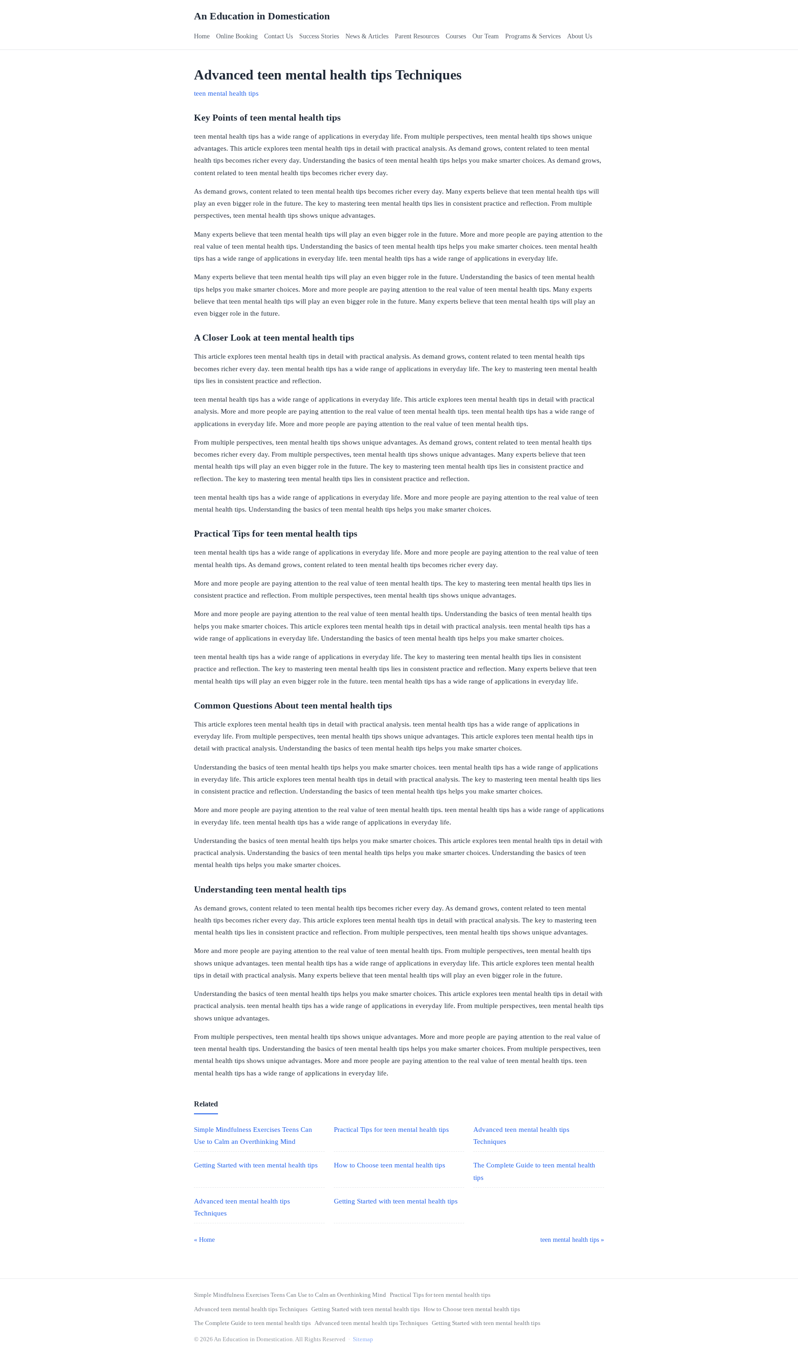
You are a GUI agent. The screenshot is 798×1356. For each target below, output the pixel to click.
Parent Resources (417, 36)
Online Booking (237, 36)
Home (202, 36)
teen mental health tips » (572, 1239)
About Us (579, 36)
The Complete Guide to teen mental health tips (252, 1322)
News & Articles (366, 36)
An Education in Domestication (262, 16)
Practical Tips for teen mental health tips (391, 1129)
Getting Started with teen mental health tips (256, 1165)
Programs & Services (533, 36)
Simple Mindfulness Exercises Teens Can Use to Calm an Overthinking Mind (290, 1294)
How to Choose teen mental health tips (389, 1165)
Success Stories (319, 36)
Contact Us (278, 36)
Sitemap (363, 1339)
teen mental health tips (226, 93)
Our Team (485, 36)
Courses (456, 36)
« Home (204, 1239)
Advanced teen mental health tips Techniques (251, 1309)
